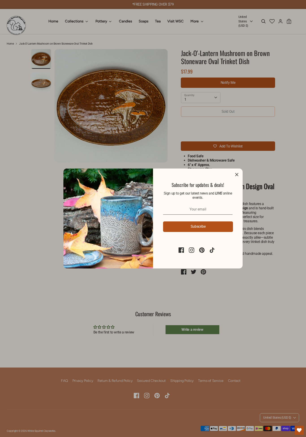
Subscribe (198, 226)
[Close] (237, 174)
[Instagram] (191, 250)
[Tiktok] (212, 250)
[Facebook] (181, 250)
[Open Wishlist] (299, 430)
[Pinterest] (202, 250)
